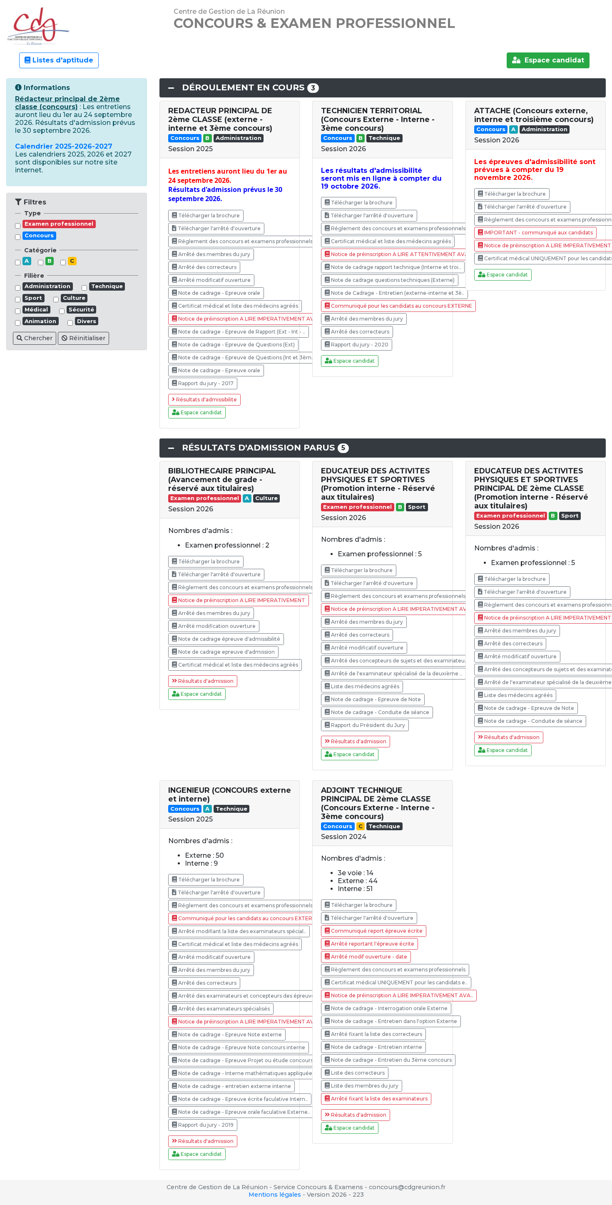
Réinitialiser (86, 338)
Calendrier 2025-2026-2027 (63, 146)
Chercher (37, 338)
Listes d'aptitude (61, 60)
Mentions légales (275, 1194)
